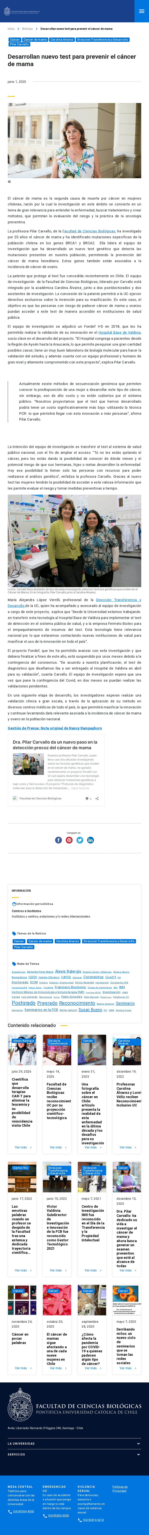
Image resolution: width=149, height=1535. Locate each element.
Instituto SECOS (93, 992)
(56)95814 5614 (93, 1520)
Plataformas (106, 997)
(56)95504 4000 (23, 1511)
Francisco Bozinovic (70, 987)
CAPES (66, 977)
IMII (122, 987)
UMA (111, 1010)
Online (57, 997)
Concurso (77, 977)
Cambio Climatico (49, 977)
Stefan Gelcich (68, 1010)
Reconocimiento (77, 1003)
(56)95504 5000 (58, 1515)
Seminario (125, 1003)
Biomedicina (19, 977)
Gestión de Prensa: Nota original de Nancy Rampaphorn (55, 728)
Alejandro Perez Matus (40, 972)
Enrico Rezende (84, 982)
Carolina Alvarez (62, 39)
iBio (115, 987)
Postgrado (24, 1003)
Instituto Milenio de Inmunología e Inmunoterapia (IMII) (48, 992)
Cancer (15, 39)
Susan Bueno (90, 1009)
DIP (119, 978)
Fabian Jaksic (35, 988)
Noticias (27, 28)
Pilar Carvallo (19, 44)
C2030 (33, 977)
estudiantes (102, 982)
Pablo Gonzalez (71, 996)
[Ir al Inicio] (22, 11)
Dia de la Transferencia (58, 1042)
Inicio (11, 28)
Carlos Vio (20, 1167)
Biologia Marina (121, 972)
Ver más (23, 1147)
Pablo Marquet (91, 997)
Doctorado (20, 982)
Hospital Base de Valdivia (120, 332)
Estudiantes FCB (119, 982)
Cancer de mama (35, 39)
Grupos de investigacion (100, 988)
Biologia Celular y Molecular (97, 972)
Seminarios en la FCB (41, 1010)
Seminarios (17, 1010)
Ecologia (43, 983)
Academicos (18, 972)
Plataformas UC (121, 997)
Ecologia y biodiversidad (61, 983)
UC (105, 1010)
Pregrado (47, 1003)
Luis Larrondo (29, 996)
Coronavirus (93, 977)
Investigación (111, 992)
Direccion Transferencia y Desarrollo (102, 39)
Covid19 (110, 977)
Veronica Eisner (124, 1010)
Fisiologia (48, 988)
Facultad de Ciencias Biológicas (88, 231)
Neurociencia (45, 997)
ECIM (34, 982)
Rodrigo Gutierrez (105, 1004)
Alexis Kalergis (68, 971)
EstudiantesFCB (19, 988)
